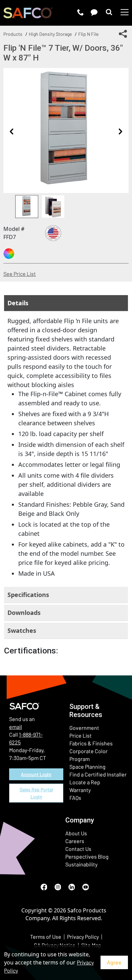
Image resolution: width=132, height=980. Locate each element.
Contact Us (78, 848)
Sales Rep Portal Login (36, 793)
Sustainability (81, 864)
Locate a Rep (84, 782)
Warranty (80, 790)
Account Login (36, 774)
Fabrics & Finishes (91, 743)
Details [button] (17, 303)
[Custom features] (8, 253)
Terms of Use (45, 936)
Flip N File (88, 34)
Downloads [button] (24, 612)
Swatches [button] (21, 630)
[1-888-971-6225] (80, 12)
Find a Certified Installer (98, 774)
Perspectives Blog (87, 856)
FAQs (75, 797)
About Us (76, 833)
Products (12, 34)
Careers (74, 841)
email (15, 726)
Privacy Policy (83, 936)
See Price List (19, 273)
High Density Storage (50, 34)
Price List (80, 735)
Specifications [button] (28, 595)
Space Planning (87, 766)
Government (84, 727)
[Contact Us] (94, 12)
